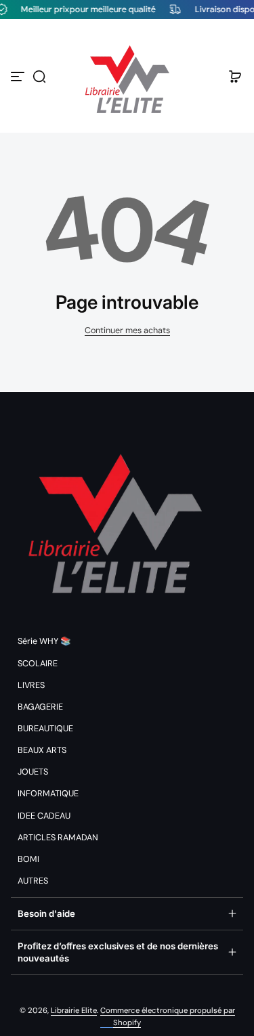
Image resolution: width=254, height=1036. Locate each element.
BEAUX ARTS (42, 750)
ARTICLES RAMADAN (58, 837)
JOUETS (33, 772)
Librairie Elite (74, 1011)
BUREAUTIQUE (45, 728)
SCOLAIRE (38, 663)
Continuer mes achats (127, 330)
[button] (39, 76)
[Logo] (127, 76)
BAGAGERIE (40, 707)
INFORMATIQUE (48, 793)
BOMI (28, 859)
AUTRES (33, 881)
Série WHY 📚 (44, 641)
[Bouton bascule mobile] (19, 76)
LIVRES (31, 685)
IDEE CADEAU (44, 816)
